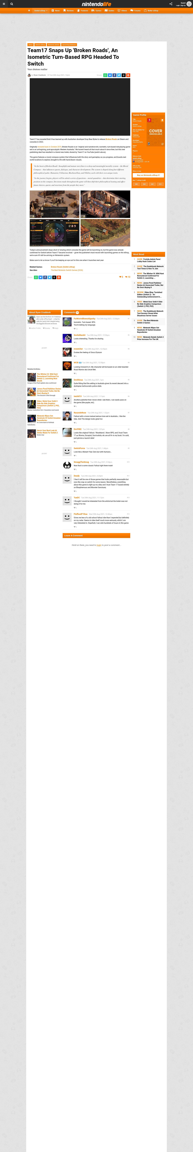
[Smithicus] (67, 386)
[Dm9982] (67, 436)
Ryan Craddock (40, 75)
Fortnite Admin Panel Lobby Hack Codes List (148, 260)
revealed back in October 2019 (49, 147)
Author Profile (36, 328)
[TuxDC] (67, 504)
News (31, 45)
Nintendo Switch (53, 45)
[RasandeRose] (67, 419)
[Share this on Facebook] (114, 75)
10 (128, 462)
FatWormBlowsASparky (84, 318)
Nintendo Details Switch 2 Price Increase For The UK (150, 338)
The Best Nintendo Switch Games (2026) (67, 270)
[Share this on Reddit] (128, 75)
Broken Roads (111, 139)
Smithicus (78, 380)
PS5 (137, 131)
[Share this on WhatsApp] (105, 75)
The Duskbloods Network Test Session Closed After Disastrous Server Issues (150, 313)
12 (77, 329)
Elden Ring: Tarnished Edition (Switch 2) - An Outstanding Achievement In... (149, 294)
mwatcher (78, 349)
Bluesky (47, 328)
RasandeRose (80, 413)
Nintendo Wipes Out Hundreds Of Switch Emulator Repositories (49, 418)
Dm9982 (77, 429)
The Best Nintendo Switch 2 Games (147, 321)
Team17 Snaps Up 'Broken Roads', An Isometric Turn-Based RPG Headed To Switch (73, 57)
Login (178, 5)
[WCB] (67, 369)
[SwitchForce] (67, 455)
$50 (136, 184)
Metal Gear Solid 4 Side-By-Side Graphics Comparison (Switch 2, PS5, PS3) (150, 304)
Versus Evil (136, 137)
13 (129, 277)
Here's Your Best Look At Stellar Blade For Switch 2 (47, 431)
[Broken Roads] (54, 204)
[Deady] (67, 482)
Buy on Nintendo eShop (147, 175)
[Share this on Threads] (124, 75)
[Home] (29, 10)
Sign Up (183, 5)
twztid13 (78, 396)
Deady (77, 476)
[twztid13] (67, 403)
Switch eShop (40, 45)
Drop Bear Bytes (138, 142)
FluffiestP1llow (80, 514)
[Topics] (4, 4)
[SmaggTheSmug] (67, 469)
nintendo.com (137, 167)
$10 (160, 184)
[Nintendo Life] (96, 4)
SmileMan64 (79, 335)
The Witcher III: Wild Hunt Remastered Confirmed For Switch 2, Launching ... (150, 275)
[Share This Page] (171, 4)
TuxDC (77, 497)
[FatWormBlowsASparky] (67, 325)
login (99, 545)
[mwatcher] (67, 355)
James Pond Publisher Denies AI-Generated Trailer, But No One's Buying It (49, 391)
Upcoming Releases (69, 45)
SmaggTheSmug (81, 462)
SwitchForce (79, 448)
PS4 (134, 131)
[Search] (12, 4)
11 (128, 476)
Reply (56, 328)
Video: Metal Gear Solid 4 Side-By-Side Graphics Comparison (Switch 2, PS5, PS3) (48, 404)
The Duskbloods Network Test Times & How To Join (150, 267)
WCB (76, 362)
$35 (144, 184)
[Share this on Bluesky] (110, 75)
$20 (152, 184)
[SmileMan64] (67, 342)
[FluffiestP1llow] (67, 521)
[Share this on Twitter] (119, 75)
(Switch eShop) (63, 267)
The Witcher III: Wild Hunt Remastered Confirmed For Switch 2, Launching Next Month (48, 377)
